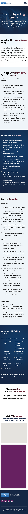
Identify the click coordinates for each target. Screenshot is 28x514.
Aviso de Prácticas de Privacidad (17, 512)
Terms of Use (13, 510)
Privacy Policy (6, 510)
